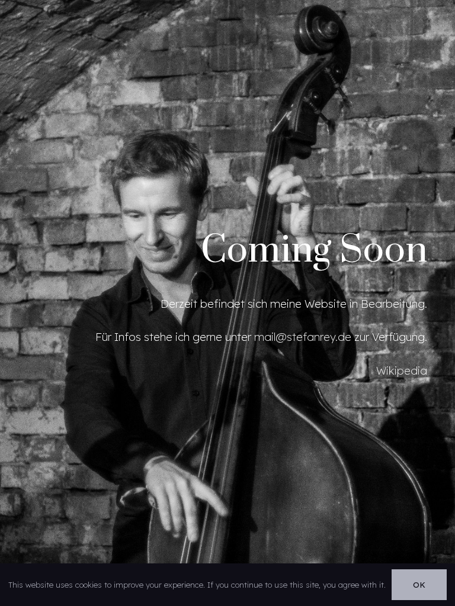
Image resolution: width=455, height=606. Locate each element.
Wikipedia (401, 370)
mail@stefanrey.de (302, 337)
